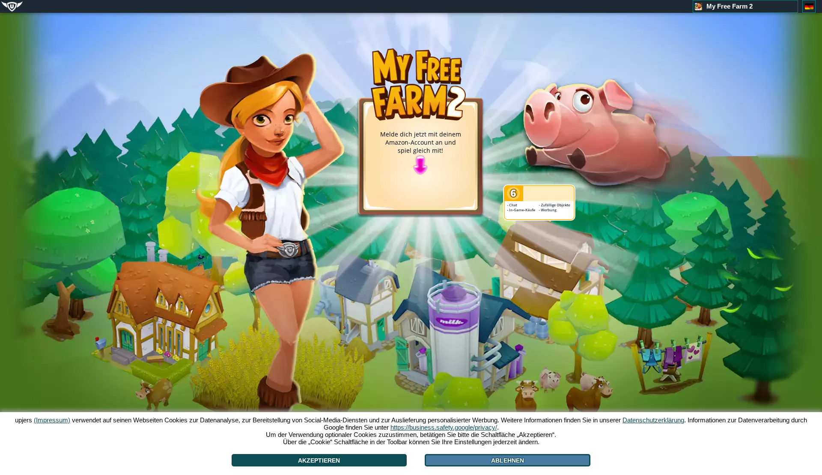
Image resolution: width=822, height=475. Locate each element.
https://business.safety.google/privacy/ (443, 427)
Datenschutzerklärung (653, 420)
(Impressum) (52, 420)
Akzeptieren (319, 460)
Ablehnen (507, 460)
